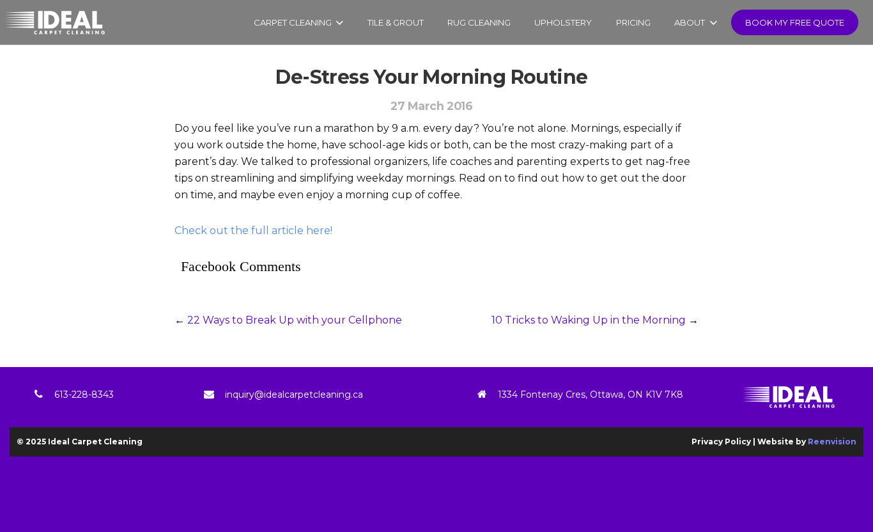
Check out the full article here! (253, 230)
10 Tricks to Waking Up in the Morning (588, 320)
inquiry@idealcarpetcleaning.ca (294, 394)
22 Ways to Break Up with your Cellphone (294, 320)
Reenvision (832, 441)
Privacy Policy (721, 441)
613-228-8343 (84, 394)
